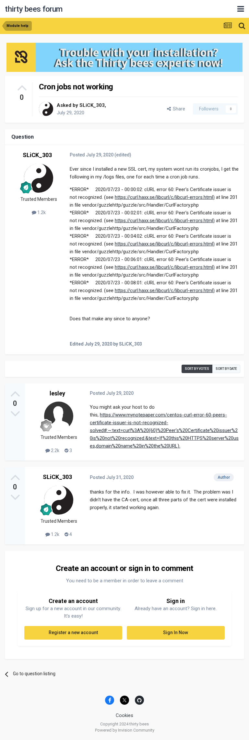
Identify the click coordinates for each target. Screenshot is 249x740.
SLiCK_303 (92, 105)
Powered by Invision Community (124, 730)
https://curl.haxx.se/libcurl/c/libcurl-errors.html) (165, 197)
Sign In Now (175, 632)
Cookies (124, 715)
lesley (57, 393)
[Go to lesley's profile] (58, 416)
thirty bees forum (34, 9)
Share (178, 108)
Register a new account (73, 632)
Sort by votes (197, 368)
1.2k (41, 212)
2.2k (54, 450)
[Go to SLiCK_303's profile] (46, 109)
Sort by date (226, 368)
